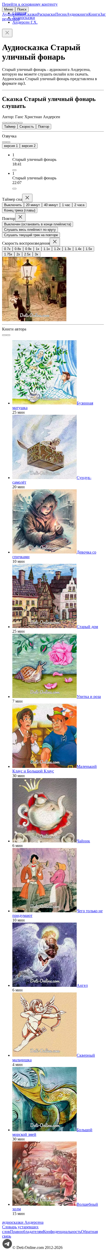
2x (18, 254)
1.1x (46, 249)
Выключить (13, 205)
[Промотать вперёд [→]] (16, 123)
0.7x (7, 249)
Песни (61, 14)
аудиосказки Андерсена (22, 1222)
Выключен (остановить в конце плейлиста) (37, 224)
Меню (8, 9)
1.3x (68, 249)
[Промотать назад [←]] (8, 123)
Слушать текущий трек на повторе (31, 235)
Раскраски (46, 14)
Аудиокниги (78, 14)
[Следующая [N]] (21, 123)
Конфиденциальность (62, 1231)
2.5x (27, 254)
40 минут (51, 205)
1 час (66, 205)
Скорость (27, 126)
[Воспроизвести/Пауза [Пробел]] (12, 123)
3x (36, 254)
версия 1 (11, 146)
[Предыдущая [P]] (4, 123)
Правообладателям (26, 1231)
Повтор (43, 126)
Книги (94, 14)
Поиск (21, 9)
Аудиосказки (13, 14)
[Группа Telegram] (7, 1247)
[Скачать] (14, 170)
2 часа (79, 205)
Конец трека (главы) (19, 210)
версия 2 (29, 146)
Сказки (31, 14)
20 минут (33, 205)
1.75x (8, 254)
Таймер (9, 126)
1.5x (89, 249)
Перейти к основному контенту (30, 4)
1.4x (78, 249)
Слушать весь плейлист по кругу (30, 230)
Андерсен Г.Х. (25, 22)
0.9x (28, 249)
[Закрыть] (7, 33)
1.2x (57, 249)
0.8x (18, 249)
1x (37, 249)
